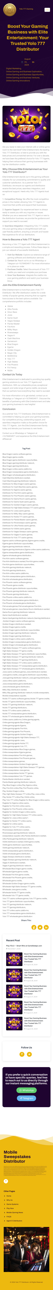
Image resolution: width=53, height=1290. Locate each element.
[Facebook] (21, 1054)
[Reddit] (29, 1054)
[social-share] (33, 927)
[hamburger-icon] (47, 10)
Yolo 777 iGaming (26, 9)
